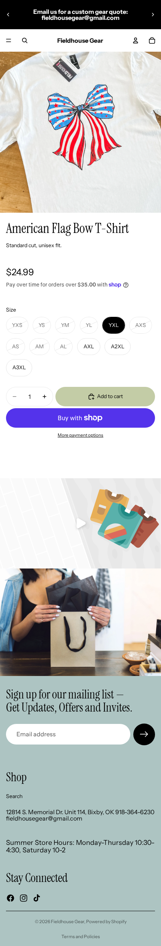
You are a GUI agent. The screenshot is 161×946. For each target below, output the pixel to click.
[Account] (135, 40)
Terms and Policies (80, 936)
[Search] (24, 40)
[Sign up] (144, 734)
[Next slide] (153, 14)
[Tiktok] (36, 898)
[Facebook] (10, 898)
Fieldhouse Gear (67, 921)
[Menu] (8, 40)
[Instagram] (23, 898)
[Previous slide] (8, 14)
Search (14, 795)
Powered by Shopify (106, 921)
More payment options (80, 435)
